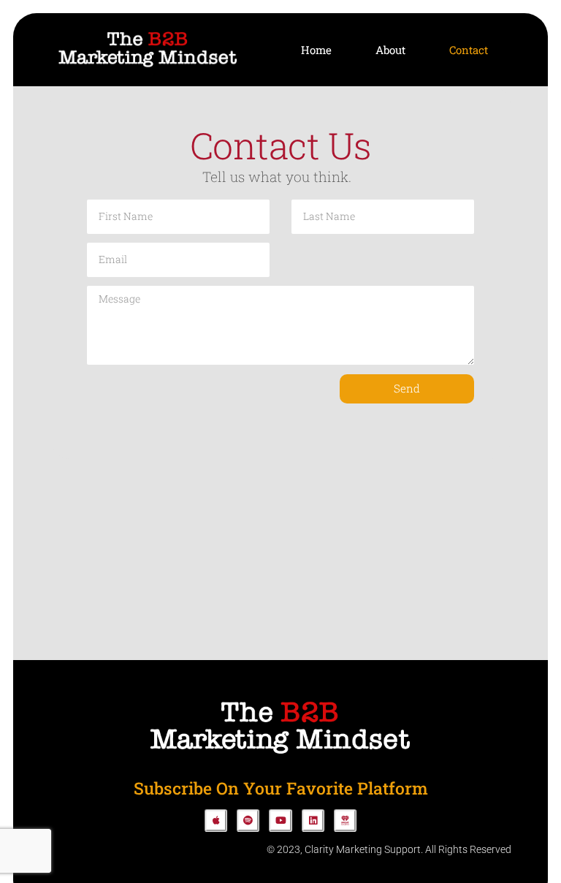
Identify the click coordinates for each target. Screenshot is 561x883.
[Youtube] (280, 820)
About (390, 49)
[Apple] (216, 820)
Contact (468, 49)
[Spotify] (248, 820)
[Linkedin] (313, 820)
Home (316, 49)
